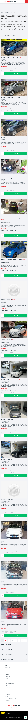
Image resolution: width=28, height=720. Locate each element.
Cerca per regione (6, 649)
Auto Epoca (8, 670)
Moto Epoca (8, 680)
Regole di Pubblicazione (11, 698)
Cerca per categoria (7, 654)
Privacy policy (8, 700)
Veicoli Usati (8, 685)
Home (2, 12)
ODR (7, 696)
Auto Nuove (8, 669)
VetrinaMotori (9, 1)
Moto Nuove (8, 678)
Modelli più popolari (7, 659)
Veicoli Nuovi (8, 687)
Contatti (7, 692)
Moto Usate (8, 676)
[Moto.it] (4, 713)
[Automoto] (2, 713)
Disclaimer (8, 694)
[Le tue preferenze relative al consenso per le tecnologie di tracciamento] (25, 717)
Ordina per (9, 35)
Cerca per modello (7, 645)
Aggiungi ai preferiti (2, 73)
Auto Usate (7, 12)
